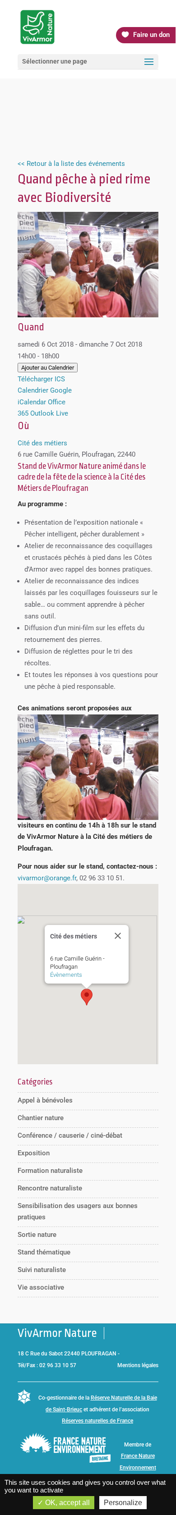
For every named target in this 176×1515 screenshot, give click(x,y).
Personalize (123, 1502)
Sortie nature (37, 1235)
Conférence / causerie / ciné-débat (70, 1135)
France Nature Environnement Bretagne (138, 1467)
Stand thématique (44, 1252)
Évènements (66, 974)
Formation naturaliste (50, 1171)
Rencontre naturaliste (50, 1188)
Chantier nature (41, 1118)
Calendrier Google (45, 390)
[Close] (118, 936)
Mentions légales (137, 1365)
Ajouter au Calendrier (47, 367)
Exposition (34, 1153)
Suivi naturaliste (42, 1270)
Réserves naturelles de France (97, 1421)
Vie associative (41, 1287)
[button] (87, 997)
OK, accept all (66, 1502)
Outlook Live (49, 413)
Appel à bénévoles (45, 1100)
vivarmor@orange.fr (47, 878)
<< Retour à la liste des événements (71, 164)
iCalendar (32, 402)
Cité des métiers (42, 443)
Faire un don (151, 35)
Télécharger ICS (41, 379)
